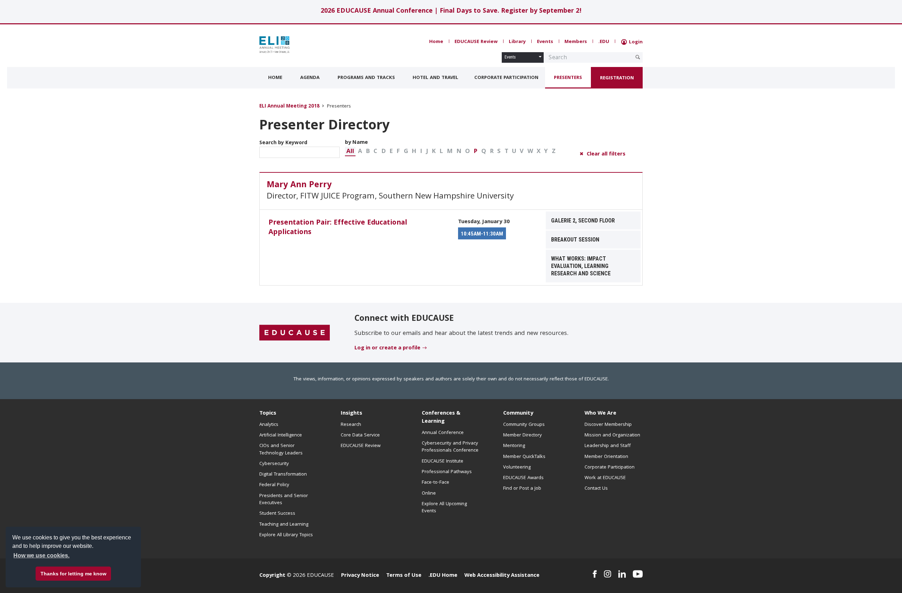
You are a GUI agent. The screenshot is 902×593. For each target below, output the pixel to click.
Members (575, 42)
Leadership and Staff (608, 446)
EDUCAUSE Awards (523, 478)
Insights (351, 413)
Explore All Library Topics (286, 535)
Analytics (268, 425)
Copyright (272, 575)
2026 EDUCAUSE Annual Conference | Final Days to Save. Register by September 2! (451, 11)
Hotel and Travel (435, 78)
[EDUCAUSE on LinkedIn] (622, 574)
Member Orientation (606, 457)
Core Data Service (360, 435)
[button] (350, 151)
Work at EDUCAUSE (605, 478)
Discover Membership (608, 425)
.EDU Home (442, 575)
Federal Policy (274, 485)
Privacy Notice (360, 575)
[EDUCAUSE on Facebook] (595, 574)
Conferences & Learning (441, 417)
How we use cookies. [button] (41, 555)
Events (545, 42)
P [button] (475, 152)
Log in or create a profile (387, 348)
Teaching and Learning (283, 524)
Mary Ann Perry (299, 185)
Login (635, 42)
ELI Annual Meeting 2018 (289, 107)
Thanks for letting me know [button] (73, 573)
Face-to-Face (435, 483)
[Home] (290, 45)
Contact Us (596, 489)
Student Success (277, 514)
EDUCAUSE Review (476, 42)
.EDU (603, 42)
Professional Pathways (447, 472)
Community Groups (524, 425)
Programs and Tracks (366, 78)
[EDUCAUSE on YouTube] (638, 574)
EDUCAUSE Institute (442, 461)
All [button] (350, 152)
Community (518, 413)
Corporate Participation (506, 78)
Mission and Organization (612, 435)
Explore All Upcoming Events (444, 507)
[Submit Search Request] (638, 57)
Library (517, 42)
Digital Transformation (283, 474)
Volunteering (517, 467)
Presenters (568, 78)
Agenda (310, 78)
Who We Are (600, 413)
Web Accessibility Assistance (501, 575)
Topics (267, 413)
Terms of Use (403, 575)
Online (429, 493)
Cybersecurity (274, 464)
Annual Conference (443, 433)
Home (436, 42)
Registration (617, 78)
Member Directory (522, 435)
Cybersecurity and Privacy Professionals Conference (450, 447)
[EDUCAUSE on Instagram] (607, 574)
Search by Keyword (283, 143)
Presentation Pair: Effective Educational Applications (337, 228)
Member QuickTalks (524, 457)
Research (351, 425)
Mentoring (514, 446)
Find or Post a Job (522, 489)
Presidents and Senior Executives (283, 499)
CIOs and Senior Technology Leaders (281, 449)
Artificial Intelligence (280, 435)
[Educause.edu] (294, 333)
